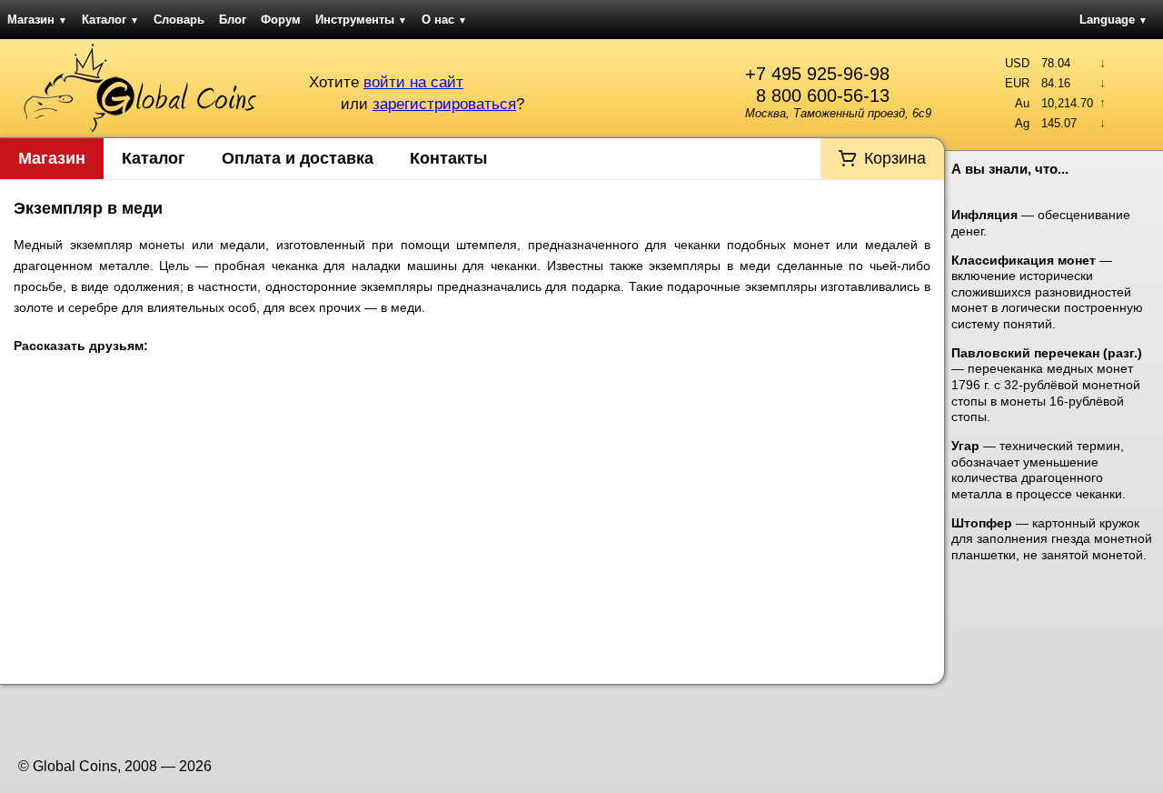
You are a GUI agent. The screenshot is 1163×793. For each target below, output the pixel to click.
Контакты (448, 158)
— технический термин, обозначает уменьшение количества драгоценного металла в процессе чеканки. (1038, 469)
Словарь (179, 19)
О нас (444, 19)
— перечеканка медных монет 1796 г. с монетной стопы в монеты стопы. (1046, 385)
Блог (232, 19)
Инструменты (361, 19)
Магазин (37, 19)
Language (1113, 19)
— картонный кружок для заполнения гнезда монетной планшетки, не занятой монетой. (1051, 539)
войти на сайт (413, 82)
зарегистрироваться (444, 104)
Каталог (110, 19)
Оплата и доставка (297, 158)
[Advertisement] (472, 524)
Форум (281, 19)
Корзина (895, 158)
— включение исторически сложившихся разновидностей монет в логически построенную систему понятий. (1047, 292)
